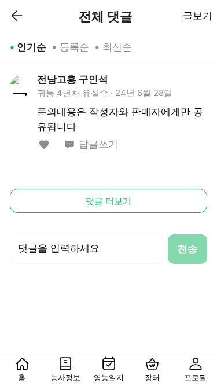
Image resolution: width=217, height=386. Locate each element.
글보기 (197, 15)
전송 (187, 249)
